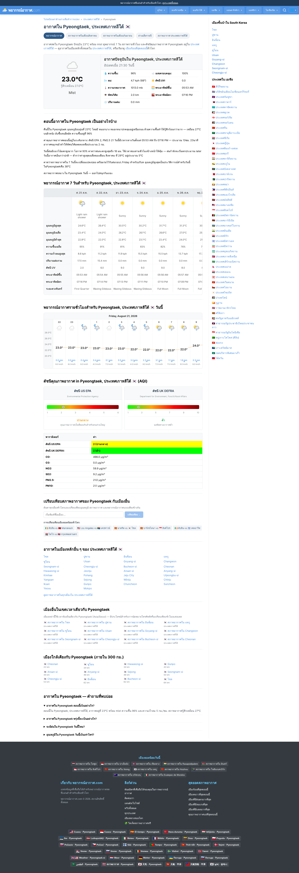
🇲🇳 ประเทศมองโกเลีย (223, 194)
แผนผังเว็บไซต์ (132, 803)
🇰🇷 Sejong (130, 673)
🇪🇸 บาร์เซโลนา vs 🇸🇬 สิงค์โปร (155, 528)
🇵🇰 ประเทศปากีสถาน (223, 179)
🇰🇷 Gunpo (169, 665)
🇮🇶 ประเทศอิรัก (220, 235)
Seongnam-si (51, 566)
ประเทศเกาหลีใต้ (91, 19)
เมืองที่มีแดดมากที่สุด (199, 809)
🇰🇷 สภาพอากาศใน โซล (57, 624)
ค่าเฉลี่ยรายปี (145, 35)
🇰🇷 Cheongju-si (53, 680)
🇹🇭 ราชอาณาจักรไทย (224, 307)
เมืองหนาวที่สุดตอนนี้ (199, 794)
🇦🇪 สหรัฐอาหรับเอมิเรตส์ (225, 318)
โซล (46, 556)
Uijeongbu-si (171, 575)
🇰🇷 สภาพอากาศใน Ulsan (98, 632)
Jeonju (87, 570)
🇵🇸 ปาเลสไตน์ (219, 297)
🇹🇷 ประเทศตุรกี (220, 153)
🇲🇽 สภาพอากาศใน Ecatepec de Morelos (165, 775)
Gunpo (87, 584)
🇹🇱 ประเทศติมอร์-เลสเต (225, 148)
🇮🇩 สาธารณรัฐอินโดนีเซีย (226, 332)
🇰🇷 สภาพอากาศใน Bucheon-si (141, 641)
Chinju (167, 579)
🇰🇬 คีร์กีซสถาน (220, 86)
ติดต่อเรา (129, 798)
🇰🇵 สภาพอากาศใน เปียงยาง (146, 764)
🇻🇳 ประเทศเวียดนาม (223, 282)
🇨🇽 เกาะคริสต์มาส (222, 347)
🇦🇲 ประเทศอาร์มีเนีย (223, 220)
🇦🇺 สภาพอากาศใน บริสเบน (127, 775)
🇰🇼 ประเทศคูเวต (221, 112)
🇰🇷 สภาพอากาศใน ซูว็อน (57, 632)
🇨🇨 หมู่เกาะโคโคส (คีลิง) (225, 337)
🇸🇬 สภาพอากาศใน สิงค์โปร (87, 769)
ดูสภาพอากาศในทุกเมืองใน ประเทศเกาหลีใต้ (68, 594)
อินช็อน (128, 556)
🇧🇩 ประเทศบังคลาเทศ (224, 168)
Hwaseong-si (51, 570)
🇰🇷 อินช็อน (90, 681)
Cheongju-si (91, 566)
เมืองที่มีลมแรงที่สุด (198, 804)
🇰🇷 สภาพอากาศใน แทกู (177, 624)
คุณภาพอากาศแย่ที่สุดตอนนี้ (202, 814)
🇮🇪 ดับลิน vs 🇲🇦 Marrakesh (59, 528)
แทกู (166, 556)
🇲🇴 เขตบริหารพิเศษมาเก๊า (226, 353)
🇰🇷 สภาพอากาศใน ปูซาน (98, 624)
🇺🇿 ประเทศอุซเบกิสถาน (224, 251)
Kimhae (48, 575)
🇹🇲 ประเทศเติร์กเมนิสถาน (226, 261)
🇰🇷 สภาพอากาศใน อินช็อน (138, 624)
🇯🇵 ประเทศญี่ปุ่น (221, 143)
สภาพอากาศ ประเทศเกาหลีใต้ (172, 35)
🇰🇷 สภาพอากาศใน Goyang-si (140, 632)
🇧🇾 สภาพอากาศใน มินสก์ (214, 764)
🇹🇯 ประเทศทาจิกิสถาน (224, 158)
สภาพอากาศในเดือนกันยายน (117, 35)
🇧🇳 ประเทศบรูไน (221, 163)
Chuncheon (130, 584)
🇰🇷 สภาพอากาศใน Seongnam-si (62, 641)
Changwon (170, 561)
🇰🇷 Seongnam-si (173, 673)
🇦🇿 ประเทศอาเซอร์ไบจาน (226, 225)
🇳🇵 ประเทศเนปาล (221, 266)
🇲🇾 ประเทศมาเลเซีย (222, 205)
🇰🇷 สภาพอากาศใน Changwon (181, 632)
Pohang (88, 575)
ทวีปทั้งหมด (130, 808)
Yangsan (49, 579)
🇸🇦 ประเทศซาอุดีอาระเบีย (226, 132)
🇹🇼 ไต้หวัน (217, 358)
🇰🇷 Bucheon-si (132, 680)
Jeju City (129, 575)
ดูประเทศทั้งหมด (170, 3)
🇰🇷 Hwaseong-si (133, 665)
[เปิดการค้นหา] (284, 10)
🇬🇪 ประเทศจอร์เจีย (222, 117)
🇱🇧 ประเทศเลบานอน (223, 277)
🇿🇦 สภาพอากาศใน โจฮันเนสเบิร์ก (208, 769)
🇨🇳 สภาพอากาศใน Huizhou (174, 769)
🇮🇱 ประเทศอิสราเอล (223, 241)
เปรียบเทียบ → (134, 514)
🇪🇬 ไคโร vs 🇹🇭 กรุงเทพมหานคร (61, 534)
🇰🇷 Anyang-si (91, 673)
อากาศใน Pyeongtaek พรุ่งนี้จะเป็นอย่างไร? (71, 718)
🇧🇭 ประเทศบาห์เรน (222, 174)
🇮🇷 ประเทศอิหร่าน (222, 246)
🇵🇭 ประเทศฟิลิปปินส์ (223, 189)
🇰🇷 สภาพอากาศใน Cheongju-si (101, 641)
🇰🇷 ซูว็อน (89, 666)
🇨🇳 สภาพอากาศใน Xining (117, 769)
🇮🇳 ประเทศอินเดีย (221, 230)
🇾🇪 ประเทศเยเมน (221, 271)
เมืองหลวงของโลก (134, 818)
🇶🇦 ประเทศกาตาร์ (221, 102)
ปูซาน (87, 556)
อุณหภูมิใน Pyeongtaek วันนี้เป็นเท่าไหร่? (70, 734)
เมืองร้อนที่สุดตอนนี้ (136, 48)
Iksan (47, 584)
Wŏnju (127, 579)
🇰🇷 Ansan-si (51, 673)
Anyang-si (170, 570)
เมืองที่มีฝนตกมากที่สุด (199, 799)
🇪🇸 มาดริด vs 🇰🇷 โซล (125, 528)
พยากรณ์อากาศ (54, 35)
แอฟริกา (254, 10)
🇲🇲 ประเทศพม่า (220, 184)
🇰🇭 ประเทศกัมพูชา (222, 96)
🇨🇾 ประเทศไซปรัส (222, 292)
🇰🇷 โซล (168, 681)
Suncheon (169, 584)
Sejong (88, 579)
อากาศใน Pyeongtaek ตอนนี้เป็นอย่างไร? (70, 705)
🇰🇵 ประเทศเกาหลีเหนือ (224, 256)
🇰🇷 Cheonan (51, 665)
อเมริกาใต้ (199, 10)
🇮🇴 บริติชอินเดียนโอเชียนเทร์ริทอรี (230, 91)
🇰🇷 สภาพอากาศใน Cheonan (180, 641)
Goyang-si (130, 561)
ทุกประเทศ (130, 813)
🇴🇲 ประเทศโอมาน (222, 287)
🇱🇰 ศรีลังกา (218, 313)
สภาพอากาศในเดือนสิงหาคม (82, 35)
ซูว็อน (47, 561)
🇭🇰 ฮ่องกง (217, 342)
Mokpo (88, 588)
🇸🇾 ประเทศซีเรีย (220, 138)
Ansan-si (129, 570)
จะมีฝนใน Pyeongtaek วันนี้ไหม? (65, 726)
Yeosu (47, 588)
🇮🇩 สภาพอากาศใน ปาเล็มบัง (114, 764)
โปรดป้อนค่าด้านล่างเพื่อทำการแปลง (61, 19)
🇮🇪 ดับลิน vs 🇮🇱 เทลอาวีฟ (187, 528)
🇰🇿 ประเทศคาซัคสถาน (224, 107)
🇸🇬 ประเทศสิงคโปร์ (222, 210)
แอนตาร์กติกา (234, 10)
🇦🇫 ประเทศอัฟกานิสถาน (225, 215)
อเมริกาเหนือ (179, 10)
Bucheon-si (130, 566)
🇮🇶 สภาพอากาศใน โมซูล (84, 764)
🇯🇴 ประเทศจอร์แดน (222, 122)
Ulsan (87, 561)
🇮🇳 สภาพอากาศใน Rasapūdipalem (181, 764)
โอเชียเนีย (272, 10)
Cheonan (169, 566)
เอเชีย (216, 10)
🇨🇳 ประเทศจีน (219, 127)
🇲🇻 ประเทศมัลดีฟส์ (222, 199)
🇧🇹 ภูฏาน (217, 302)
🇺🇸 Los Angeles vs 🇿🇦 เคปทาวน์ (93, 528)
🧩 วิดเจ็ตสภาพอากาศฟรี (138, 823)
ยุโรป (161, 10)
